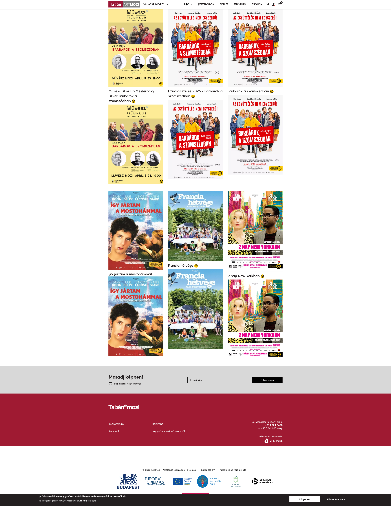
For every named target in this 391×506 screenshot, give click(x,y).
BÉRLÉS (224, 4)
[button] (275, 4)
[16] (196, 265)
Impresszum (116, 423)
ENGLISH (257, 4)
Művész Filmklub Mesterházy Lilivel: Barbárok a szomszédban (131, 96)
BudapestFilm (208, 469)
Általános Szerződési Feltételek (179, 469)
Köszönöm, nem (336, 499)
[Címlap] (124, 4)
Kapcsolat (114, 431)
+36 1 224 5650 (274, 425)
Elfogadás (304, 499)
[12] (133, 101)
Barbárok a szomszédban (248, 91)
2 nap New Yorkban (244, 276)
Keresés (269, 4)
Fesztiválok (206, 4)
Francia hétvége (180, 265)
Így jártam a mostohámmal (130, 274)
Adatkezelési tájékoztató (233, 469)
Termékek (240, 4)
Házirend (158, 423)
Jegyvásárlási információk (169, 431)
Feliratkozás (267, 380)
